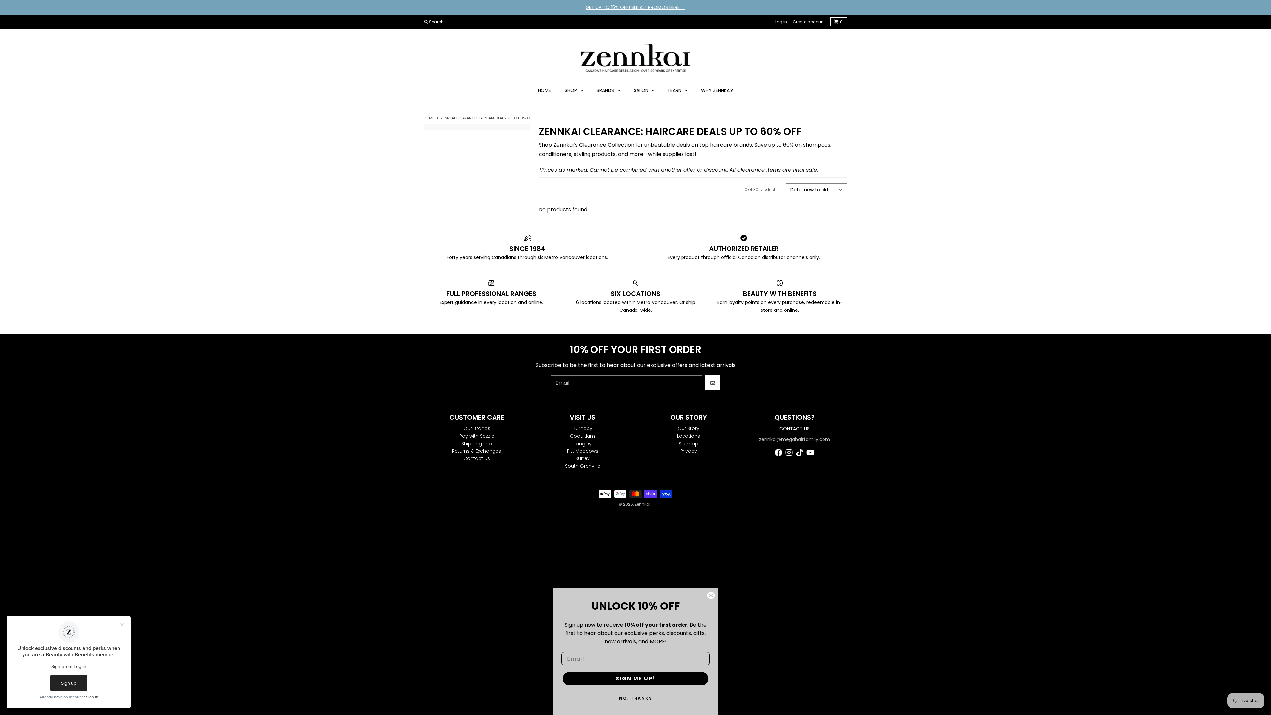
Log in (781, 21)
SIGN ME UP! (636, 678)
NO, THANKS (635, 698)
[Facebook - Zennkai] (778, 452)
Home (429, 117)
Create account (809, 21)
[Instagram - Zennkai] (789, 452)
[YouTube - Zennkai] (810, 452)
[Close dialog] (711, 595)
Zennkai (642, 504)
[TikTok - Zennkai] (800, 452)
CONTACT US (794, 428)
